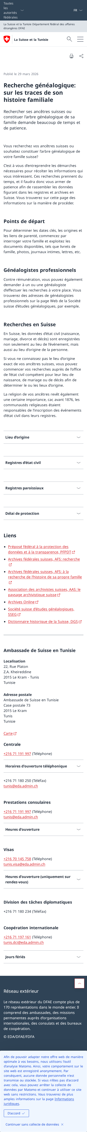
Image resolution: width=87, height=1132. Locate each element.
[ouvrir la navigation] (80, 39)
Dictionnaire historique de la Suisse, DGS (43, 621)
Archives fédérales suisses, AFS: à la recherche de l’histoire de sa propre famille (45, 574)
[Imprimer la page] (71, 56)
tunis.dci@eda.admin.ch (24, 942)
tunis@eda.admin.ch (21, 785)
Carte (8, 733)
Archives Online (21, 601)
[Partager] (81, 56)
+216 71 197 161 (17, 937)
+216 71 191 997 (17, 753)
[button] (79, 983)
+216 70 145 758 (17, 858)
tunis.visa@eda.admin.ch (24, 864)
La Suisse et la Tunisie (31, 39)
